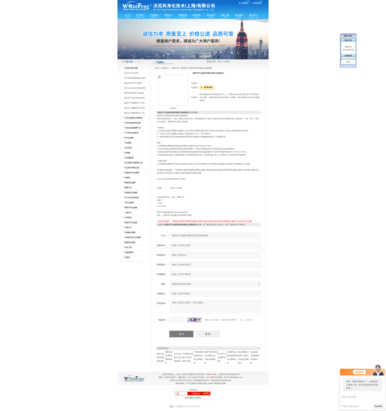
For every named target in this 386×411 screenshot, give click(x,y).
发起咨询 (378, 406)
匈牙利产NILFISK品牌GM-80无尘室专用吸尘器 (143, 98)
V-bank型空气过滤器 (243, 221)
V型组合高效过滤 (210, 221)
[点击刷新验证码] (194, 319)
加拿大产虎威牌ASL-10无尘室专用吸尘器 (140, 103)
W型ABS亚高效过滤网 (226, 221)
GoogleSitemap (224, 380)
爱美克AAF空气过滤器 (133, 83)
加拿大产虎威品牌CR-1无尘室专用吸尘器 (140, 113)
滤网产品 (175, 68)
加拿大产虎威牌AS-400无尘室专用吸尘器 (140, 108)
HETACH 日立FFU (131, 73)
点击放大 (173, 108)
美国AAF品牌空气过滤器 (134, 93)
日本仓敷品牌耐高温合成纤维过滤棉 (138, 78)
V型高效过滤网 (178, 221)
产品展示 (164, 68)
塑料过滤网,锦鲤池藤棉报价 (161, 357)
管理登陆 (197, 380)
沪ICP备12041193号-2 (184, 380)
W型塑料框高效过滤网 (193, 221)
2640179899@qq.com (233, 377)
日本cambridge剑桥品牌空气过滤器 (138, 88)
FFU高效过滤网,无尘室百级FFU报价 (187, 357)
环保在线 (214, 380)
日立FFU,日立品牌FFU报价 (222, 357)
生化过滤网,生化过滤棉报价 (178, 357)
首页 (219, 62)
